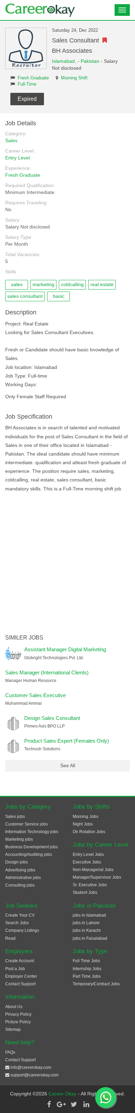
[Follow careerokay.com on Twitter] (74, 1104)
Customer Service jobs (26, 824)
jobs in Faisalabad (90, 938)
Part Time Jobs (87, 976)
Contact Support (20, 984)
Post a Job (15, 968)
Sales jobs (15, 816)
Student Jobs (85, 892)
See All (67, 765)
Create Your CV (20, 915)
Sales (11, 140)
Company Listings (22, 930)
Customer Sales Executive (35, 695)
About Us (13, 1006)
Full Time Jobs (86, 960)
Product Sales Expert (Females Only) (66, 741)
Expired (27, 99)
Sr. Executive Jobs (90, 884)
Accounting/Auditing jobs (28, 854)
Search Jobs (17, 922)
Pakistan (90, 61)
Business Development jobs (31, 846)
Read (10, 938)
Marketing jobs (19, 839)
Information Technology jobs (31, 831)
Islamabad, (65, 61)
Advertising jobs (20, 870)
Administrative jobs (23, 877)
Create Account (19, 960)
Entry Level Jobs (88, 854)
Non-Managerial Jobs (93, 869)
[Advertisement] (67, 564)
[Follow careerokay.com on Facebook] (49, 1104)
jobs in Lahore (86, 922)
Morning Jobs (85, 816)
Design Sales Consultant (52, 718)
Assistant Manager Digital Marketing (65, 649)
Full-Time (27, 84)
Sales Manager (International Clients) (47, 672)
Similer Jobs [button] (24, 638)
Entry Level (17, 157)
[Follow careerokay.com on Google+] (61, 1104)
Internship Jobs (87, 968)
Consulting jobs (20, 885)
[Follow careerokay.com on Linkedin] (86, 1104)
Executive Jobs (87, 862)
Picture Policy (18, 1021)
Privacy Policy (18, 1014)
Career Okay (63, 1093)
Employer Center (21, 976)
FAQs (10, 1052)
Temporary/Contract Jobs (96, 984)
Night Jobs (83, 824)
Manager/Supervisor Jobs (97, 877)
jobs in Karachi (87, 930)
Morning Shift (74, 78)
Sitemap (13, 1029)
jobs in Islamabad (89, 915)
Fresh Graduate (33, 78)
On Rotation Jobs (89, 831)
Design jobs (16, 862)
